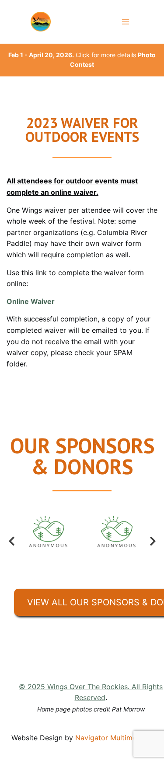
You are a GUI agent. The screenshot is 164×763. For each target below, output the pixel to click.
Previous (11, 541)
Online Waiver (31, 301)
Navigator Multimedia (111, 737)
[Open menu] (125, 21)
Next (152, 541)
